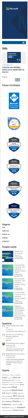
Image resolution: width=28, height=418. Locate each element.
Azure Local (5, 382)
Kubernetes (21, 393)
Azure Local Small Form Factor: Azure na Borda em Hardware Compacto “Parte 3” (20, 268)
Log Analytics (8, 396)
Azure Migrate (19, 382)
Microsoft (21, 396)
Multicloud (22, 398)
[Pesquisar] (17, 80)
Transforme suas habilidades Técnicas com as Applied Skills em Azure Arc (13, 69)
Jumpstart (9, 393)
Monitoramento (15, 398)
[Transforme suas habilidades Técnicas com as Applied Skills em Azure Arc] (14, 62)
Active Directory (5, 375)
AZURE (3, 65)
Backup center (6, 387)
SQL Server (5, 407)
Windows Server (18, 410)
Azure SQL (17, 384)
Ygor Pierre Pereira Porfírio (13, 334)
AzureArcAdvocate (8, 380)
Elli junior (8, 326)
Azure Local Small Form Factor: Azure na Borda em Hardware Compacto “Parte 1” (20, 296)
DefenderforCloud (6, 390)
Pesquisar (4, 77)
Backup (22, 384)
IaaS (3, 393)
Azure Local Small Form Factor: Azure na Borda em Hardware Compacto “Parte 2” (20, 282)
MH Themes (22, 416)
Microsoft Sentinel (5, 398)
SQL (21, 404)
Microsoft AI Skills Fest (12, 336)
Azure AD (10, 377)
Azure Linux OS (18, 380)
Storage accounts (13, 407)
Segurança (6, 404)
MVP (3, 401)
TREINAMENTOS (5, 241)
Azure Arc (16, 377)
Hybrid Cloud (17, 390)
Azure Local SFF (12, 382)
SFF (12, 404)
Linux (3, 396)
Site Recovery (16, 404)
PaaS (20, 401)
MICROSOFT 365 (6, 234)
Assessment (11, 375)
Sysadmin (21, 407)
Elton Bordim (9, 343)
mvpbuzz (8, 401)
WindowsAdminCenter (8, 410)
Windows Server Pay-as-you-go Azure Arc (18, 253)
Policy (23, 401)
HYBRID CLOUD (9, 65)
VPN (3, 410)
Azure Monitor (5, 384)
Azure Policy (11, 384)
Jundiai (14, 393)
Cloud (14, 387)
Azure (4, 377)
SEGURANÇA (5, 238)
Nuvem (16, 401)
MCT (15, 396)
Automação (17, 375)
